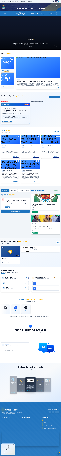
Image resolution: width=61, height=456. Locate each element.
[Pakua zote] (25, 283)
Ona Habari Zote (56, 131)
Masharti (50, 450)
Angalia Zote (56, 190)
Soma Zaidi (15, 156)
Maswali (3, 1)
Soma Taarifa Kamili (6, 121)
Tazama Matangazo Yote (15, 211)
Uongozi (16, 1)
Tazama (8, 207)
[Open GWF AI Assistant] (58, 453)
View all (58, 242)
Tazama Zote (26, 277)
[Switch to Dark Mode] (53, 1)
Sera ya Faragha (44, 450)
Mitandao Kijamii (10, 1)
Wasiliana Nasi (23, 1)
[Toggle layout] (13, 444)
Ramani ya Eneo (56, 450)
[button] (15, 347)
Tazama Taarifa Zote (55, 96)
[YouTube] (50, 412)
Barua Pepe (30, 1)
